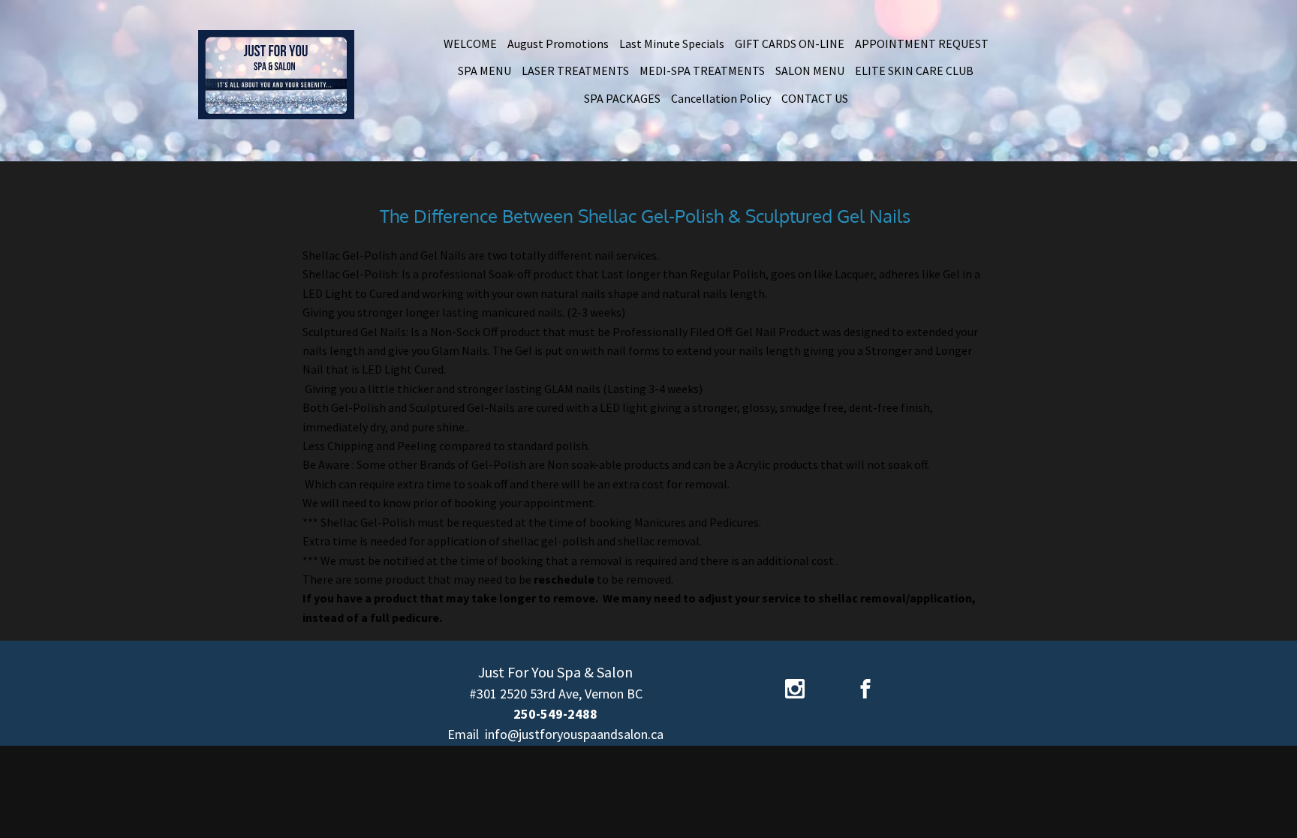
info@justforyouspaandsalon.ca (574, 734)
